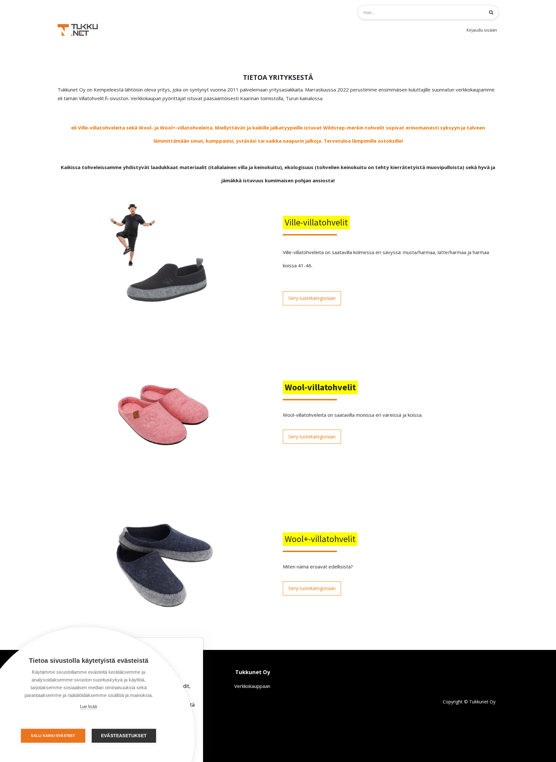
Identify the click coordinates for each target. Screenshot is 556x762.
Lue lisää (88, 706)
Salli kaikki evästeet (53, 736)
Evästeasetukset (124, 735)
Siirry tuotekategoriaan (312, 298)
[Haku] (491, 12)
